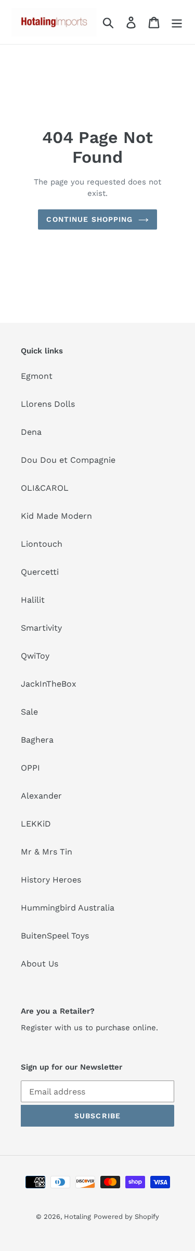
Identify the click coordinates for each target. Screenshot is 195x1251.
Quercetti (40, 572)
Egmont (37, 376)
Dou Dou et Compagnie (68, 460)
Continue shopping (89, 219)
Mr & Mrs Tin (46, 852)
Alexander (41, 796)
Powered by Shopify (126, 1216)
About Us (39, 964)
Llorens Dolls (48, 404)
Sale (29, 712)
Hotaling (77, 1216)
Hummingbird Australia (67, 908)
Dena (31, 432)
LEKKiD (36, 824)
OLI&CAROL (45, 488)
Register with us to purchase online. (89, 1027)
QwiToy (35, 656)
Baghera (37, 740)
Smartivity (41, 628)
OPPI (30, 768)
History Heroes (51, 880)
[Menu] (176, 22)
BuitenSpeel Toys (55, 936)
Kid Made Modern (56, 516)
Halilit (33, 600)
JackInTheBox (48, 684)
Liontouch (41, 544)
